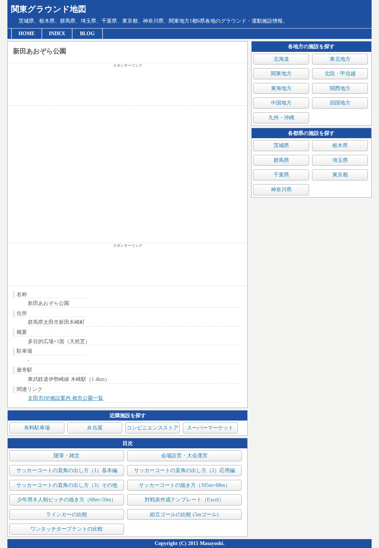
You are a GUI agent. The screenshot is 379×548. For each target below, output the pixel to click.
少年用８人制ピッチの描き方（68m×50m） (66, 499)
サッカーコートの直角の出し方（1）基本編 (66, 470)
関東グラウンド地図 (48, 9)
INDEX (57, 33)
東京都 (340, 174)
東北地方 (340, 59)
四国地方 (340, 103)
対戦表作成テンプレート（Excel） (184, 499)
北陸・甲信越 (340, 73)
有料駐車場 (37, 428)
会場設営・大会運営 (184, 455)
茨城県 (281, 145)
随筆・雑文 (67, 455)
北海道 (281, 59)
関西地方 (340, 88)
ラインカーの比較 (66, 514)
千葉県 (281, 174)
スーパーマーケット (210, 428)
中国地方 (281, 103)
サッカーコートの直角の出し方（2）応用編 (184, 470)
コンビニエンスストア (152, 428)
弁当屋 (95, 428)
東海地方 (281, 88)
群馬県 (281, 160)
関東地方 (281, 73)
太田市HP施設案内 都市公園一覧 (65, 398)
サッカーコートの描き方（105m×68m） (184, 485)
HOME (27, 33)
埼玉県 (340, 160)
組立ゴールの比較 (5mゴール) (184, 514)
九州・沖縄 (281, 117)
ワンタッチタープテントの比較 (66, 529)
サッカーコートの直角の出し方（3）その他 (66, 485)
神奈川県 (281, 189)
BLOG (87, 33)
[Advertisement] (127, 86)
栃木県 (340, 145)
